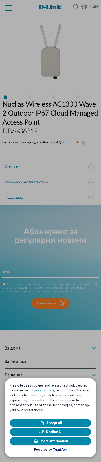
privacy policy (44, 390)
